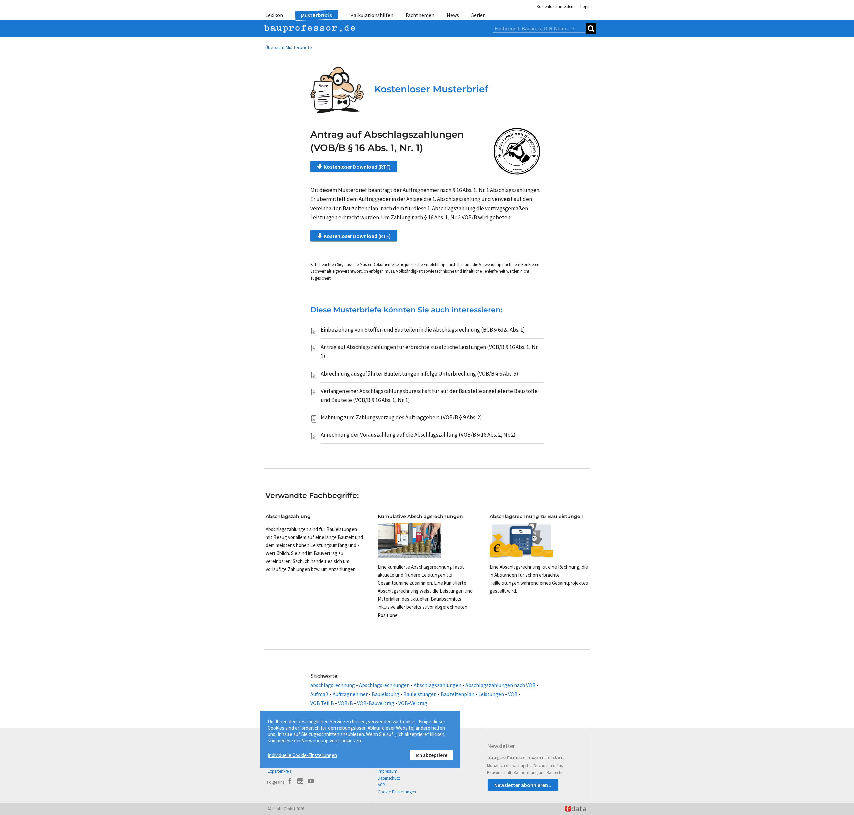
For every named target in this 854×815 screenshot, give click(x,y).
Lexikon (274, 15)
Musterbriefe (317, 15)
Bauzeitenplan (457, 694)
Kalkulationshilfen (371, 15)
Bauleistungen (420, 694)
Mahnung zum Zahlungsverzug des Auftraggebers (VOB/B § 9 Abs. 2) (401, 417)
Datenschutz (389, 778)
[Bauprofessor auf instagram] (300, 782)
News (453, 15)
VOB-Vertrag (412, 703)
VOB (513, 694)
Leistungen (491, 694)
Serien (478, 15)
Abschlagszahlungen (437, 685)
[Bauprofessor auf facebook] (290, 782)
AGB (381, 785)
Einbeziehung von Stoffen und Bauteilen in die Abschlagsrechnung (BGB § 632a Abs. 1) (423, 329)
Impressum (387, 771)
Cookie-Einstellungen (397, 792)
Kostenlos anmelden (555, 6)
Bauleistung (385, 694)
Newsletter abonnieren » (523, 785)
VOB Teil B (322, 703)
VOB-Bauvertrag (375, 703)
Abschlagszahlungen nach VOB (500, 685)
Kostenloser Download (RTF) (357, 166)
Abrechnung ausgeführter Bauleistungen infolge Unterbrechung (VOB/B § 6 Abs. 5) (419, 373)
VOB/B (345, 703)
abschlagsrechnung (332, 685)
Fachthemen (420, 15)
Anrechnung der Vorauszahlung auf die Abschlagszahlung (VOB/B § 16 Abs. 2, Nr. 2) (418, 434)
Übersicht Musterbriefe (288, 47)
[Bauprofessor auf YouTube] (310, 782)
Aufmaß (319, 694)
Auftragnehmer (350, 694)
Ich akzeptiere (431, 755)
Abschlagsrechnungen (384, 685)
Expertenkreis (279, 771)
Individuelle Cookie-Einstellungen (302, 755)
